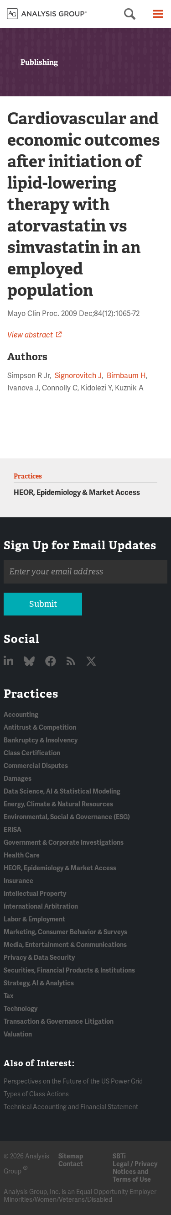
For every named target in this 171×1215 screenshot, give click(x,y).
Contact (70, 1164)
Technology (20, 1009)
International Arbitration (41, 906)
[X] (91, 661)
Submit (43, 604)
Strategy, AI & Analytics (39, 983)
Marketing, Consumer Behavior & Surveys (65, 932)
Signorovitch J (78, 375)
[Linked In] (10, 661)
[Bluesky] (30, 661)
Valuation (18, 1034)
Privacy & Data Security (39, 958)
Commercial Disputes (36, 766)
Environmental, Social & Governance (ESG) (67, 817)
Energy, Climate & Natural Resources (58, 804)
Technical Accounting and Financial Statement (71, 1107)
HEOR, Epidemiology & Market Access (77, 492)
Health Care (22, 855)
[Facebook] (51, 661)
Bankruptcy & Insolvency (41, 740)
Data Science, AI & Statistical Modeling (62, 791)
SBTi (119, 1156)
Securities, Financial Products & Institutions (69, 970)
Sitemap (70, 1156)
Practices (31, 693)
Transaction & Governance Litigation (59, 1022)
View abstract (30, 335)
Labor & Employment (34, 919)
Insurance (18, 881)
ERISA (12, 830)
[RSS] (72, 661)
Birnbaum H (126, 375)
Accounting (21, 715)
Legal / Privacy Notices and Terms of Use (135, 1171)
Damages (17, 779)
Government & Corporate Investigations (64, 843)
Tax (8, 996)
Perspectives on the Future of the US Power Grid (73, 1081)
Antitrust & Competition (40, 727)
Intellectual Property (35, 894)
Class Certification (32, 753)
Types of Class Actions (36, 1094)
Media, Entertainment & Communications (65, 945)
